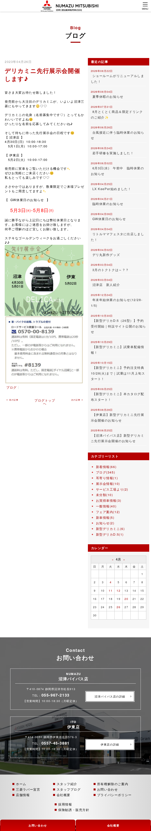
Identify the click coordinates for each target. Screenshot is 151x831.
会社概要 (63, 795)
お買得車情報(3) (108, 500)
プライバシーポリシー (114, 795)
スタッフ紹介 (67, 784)
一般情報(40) (106, 506)
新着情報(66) (106, 466)
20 (126, 599)
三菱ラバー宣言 (28, 789)
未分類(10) (104, 495)
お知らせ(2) (105, 523)
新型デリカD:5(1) (110, 534)
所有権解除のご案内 (112, 784)
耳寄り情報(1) (107, 478)
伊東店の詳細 (110, 744)
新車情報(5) (105, 517)
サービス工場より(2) (112, 489)
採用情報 (65, 804)
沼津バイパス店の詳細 (110, 696)
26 (118, 607)
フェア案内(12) (108, 512)
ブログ (11, 387)
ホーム (21, 784)
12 (118, 590)
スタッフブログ (69, 789)
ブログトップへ (44, 402)
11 (110, 590)
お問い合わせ (107, 789)
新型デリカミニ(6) (110, 528)
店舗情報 (23, 795)
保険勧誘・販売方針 (73, 809)
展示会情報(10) (108, 483)
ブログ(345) (105, 472)
